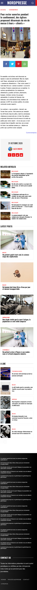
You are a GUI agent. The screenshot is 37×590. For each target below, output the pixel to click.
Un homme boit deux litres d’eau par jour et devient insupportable (16, 288)
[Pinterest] (18, 64)
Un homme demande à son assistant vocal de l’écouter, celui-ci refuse (22, 418)
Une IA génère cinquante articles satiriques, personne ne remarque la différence (22, 403)
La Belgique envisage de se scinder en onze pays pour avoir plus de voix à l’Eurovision (21, 196)
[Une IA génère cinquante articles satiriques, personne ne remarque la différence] (5, 402)
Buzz (4, 252)
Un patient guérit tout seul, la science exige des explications (15, 255)
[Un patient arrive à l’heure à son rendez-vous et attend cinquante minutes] (17, 337)
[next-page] (5, 441)
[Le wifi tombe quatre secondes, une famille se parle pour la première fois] (5, 388)
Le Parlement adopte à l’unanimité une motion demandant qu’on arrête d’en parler (22, 175)
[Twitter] (12, 64)
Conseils (5, 350)
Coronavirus (13, 10)
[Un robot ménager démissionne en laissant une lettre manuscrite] (5, 431)
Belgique (15, 171)
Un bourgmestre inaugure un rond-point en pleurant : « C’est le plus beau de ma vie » (22, 206)
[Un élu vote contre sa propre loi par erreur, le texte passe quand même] (5, 185)
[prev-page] (2, 441)
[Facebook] (6, 64)
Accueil (3, 10)
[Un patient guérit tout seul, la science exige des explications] (17, 240)
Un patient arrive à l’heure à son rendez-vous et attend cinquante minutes (16, 353)
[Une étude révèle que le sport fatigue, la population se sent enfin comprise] (17, 305)
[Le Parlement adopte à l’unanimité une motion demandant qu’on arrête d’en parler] (5, 174)
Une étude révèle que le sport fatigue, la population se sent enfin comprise (16, 320)
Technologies (17, 371)
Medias (14, 399)
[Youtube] (21, 155)
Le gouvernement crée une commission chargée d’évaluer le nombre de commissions (22, 217)
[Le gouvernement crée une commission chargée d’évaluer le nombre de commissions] (5, 216)
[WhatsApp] (25, 64)
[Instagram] (13, 155)
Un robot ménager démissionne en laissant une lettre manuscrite (22, 432)
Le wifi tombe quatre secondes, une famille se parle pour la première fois (22, 389)
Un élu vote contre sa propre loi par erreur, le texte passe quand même (22, 185)
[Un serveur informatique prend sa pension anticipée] (5, 373)
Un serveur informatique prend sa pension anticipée (22, 375)
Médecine (6, 317)
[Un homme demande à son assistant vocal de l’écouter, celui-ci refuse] (5, 417)
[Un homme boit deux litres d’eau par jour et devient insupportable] (17, 272)
